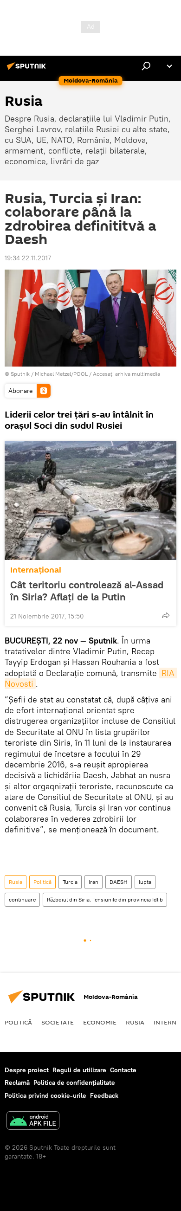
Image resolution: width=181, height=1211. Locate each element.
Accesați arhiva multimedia (126, 373)
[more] (165, 615)
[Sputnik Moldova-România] (28, 69)
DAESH (119, 881)
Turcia (70, 881)
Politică (42, 881)
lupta (145, 881)
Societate (57, 1022)
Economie (99, 1022)
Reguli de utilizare (79, 1070)
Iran (93, 881)
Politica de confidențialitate (74, 1082)
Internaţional (35, 570)
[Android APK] (33, 1121)
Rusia (15, 881)
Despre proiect (27, 1070)
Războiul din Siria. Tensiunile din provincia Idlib (105, 899)
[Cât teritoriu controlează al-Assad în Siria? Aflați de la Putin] (90, 500)
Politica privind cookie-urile (45, 1095)
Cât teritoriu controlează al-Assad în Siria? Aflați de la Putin (86, 591)
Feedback (104, 1095)
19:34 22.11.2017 (28, 258)
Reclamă (17, 1082)
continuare (22, 899)
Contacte (123, 1070)
